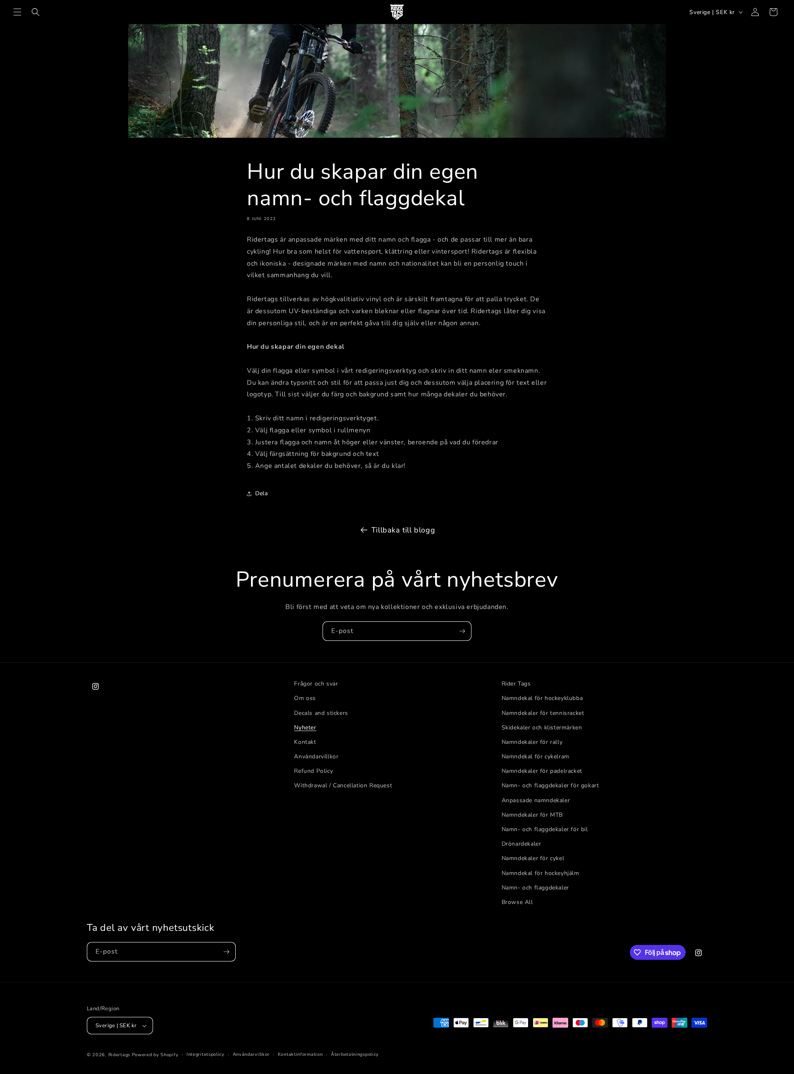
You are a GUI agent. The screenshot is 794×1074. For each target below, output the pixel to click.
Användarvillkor (316, 756)
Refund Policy (313, 771)
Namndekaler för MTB (532, 815)
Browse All (517, 902)
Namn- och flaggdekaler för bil (545, 829)
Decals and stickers (321, 713)
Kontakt (305, 742)
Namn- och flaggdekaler (535, 888)
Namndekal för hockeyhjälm (540, 873)
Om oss (305, 698)
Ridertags (119, 1055)
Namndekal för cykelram (535, 756)
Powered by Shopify (155, 1055)
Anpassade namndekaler (536, 800)
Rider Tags (516, 684)
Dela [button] (261, 493)
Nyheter (305, 727)
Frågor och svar (316, 684)
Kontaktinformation (300, 1054)
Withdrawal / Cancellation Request (343, 785)
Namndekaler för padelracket (542, 771)
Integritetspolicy (206, 1054)
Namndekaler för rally (532, 742)
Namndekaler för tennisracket (543, 713)
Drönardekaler (521, 844)
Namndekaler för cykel (533, 858)
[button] (17, 12)
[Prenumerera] (462, 631)
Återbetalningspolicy (355, 1054)
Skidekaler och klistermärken (542, 727)
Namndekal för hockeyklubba (542, 698)
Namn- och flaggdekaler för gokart (550, 785)
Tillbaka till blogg (403, 530)
